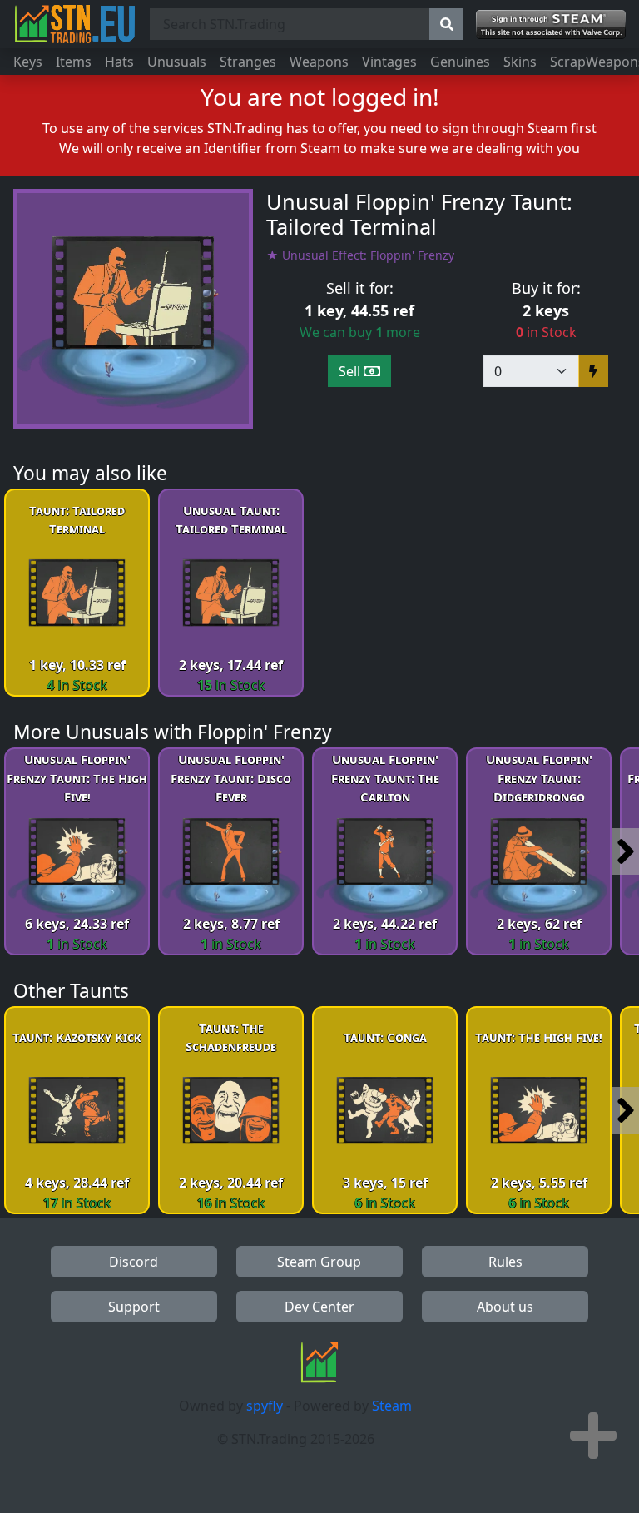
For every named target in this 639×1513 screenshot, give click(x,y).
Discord (133, 1262)
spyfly (264, 1405)
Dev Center (319, 1306)
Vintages (389, 61)
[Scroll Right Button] (626, 851)
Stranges (248, 61)
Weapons (319, 61)
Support (134, 1306)
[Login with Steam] (551, 24)
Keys (27, 61)
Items (74, 61)
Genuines (460, 61)
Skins (520, 61)
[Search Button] (446, 24)
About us (505, 1306)
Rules (505, 1262)
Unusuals (176, 61)
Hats (119, 61)
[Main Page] (74, 24)
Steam (392, 1405)
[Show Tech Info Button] (593, 1436)
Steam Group (319, 1262)
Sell (351, 371)
